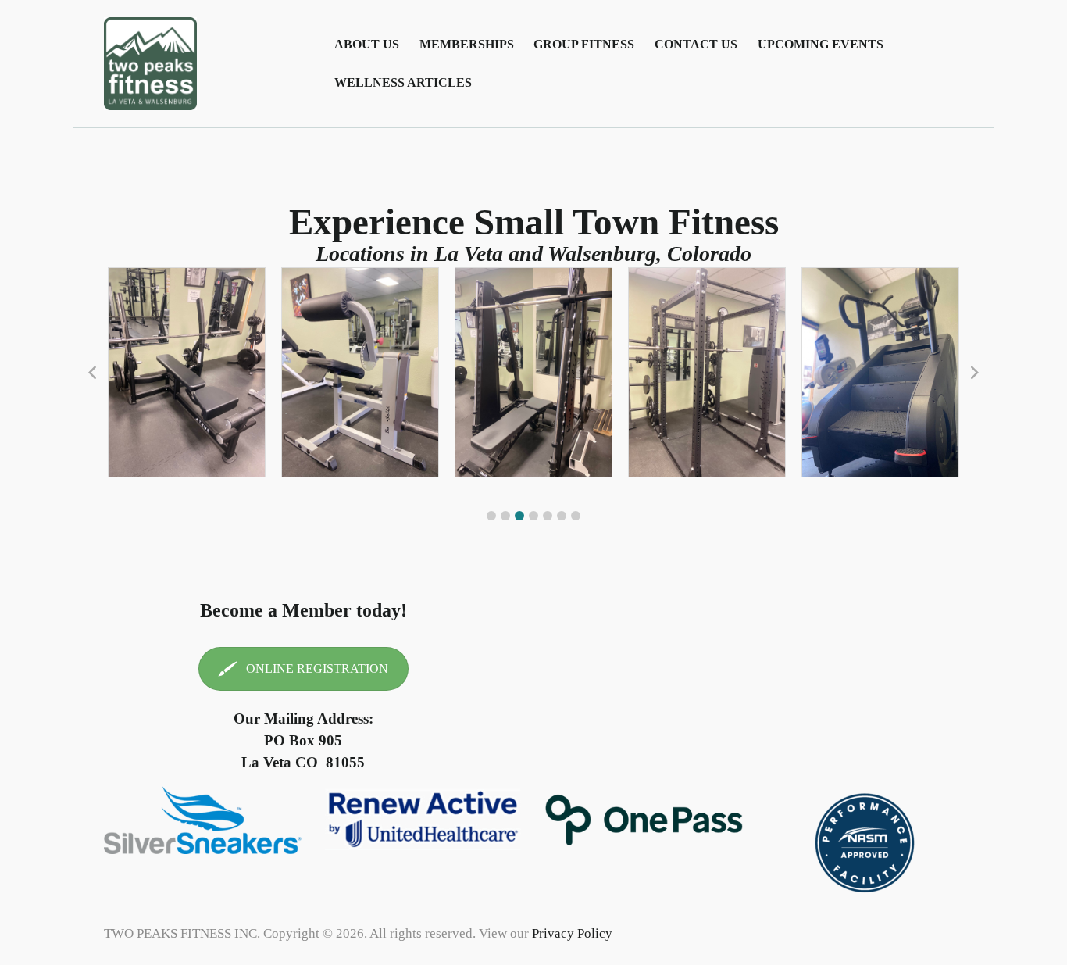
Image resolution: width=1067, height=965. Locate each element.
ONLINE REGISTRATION (317, 668)
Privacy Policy (572, 933)
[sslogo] (203, 820)
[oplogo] (644, 820)
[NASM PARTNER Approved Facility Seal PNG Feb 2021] (864, 844)
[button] (491, 515)
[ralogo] (424, 820)
